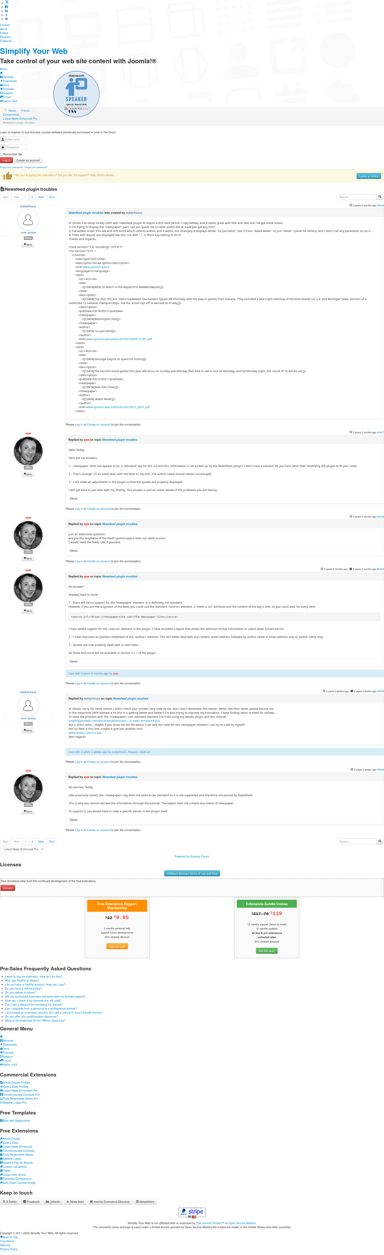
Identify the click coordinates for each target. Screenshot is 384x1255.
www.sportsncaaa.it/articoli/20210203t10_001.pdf (119, 339)
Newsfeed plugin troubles (86, 213)
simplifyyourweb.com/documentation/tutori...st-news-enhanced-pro (114, 721)
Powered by (182, 856)
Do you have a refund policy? (23, 988)
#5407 (380, 432)
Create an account (28, 160)
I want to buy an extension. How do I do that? (33, 976)
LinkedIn (55, 1202)
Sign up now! (117, 946)
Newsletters (147, 1202)
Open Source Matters (242, 1223)
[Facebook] (6, 7)
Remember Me (12, 154)
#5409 (380, 569)
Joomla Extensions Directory (112, 1202)
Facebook (33, 1202)
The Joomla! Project (209, 1223)
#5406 (380, 205)
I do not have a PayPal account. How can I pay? (35, 984)
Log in (6, 160)
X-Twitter (11, 1202)
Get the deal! (267, 951)
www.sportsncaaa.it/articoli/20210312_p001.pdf (118, 407)
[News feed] (6, 15)
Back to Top (10, 1237)
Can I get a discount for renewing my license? (34, 1004)
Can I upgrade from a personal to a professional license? (41, 1008)
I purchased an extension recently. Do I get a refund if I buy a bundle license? (54, 1012)
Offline (28, 238)
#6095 (380, 691)
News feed (77, 1202)
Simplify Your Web (34, 50)
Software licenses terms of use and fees (192, 873)
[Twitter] (7, 3)
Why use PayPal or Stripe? (22, 980)
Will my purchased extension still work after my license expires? (45, 996)
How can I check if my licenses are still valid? (33, 1000)
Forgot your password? (36, 167)
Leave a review (368, 176)
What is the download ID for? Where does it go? (35, 1020)
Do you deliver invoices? (20, 992)
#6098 (380, 769)
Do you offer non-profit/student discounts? (31, 1016)
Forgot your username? (11, 167)
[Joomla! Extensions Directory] (6, 19)
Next (41, 197)
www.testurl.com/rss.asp (85, 733)
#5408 (380, 516)
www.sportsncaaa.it (96, 267)
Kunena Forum (199, 856)
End (51, 197)
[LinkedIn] (6, 11)
